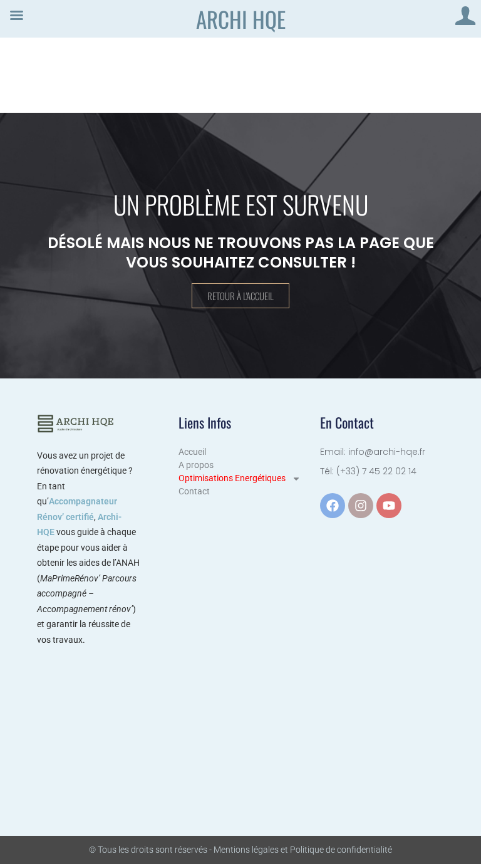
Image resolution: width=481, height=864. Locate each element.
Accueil (192, 452)
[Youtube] (388, 505)
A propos (196, 465)
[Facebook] (332, 505)
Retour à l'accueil (240, 296)
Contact (194, 491)
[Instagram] (360, 505)
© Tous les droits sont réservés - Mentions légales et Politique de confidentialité (240, 850)
